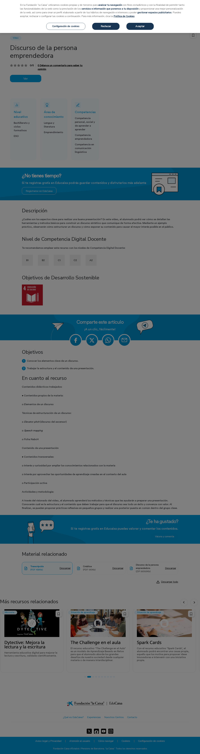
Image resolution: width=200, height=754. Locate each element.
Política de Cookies (124, 16)
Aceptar (140, 26)
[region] (100, 16)
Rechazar (106, 26)
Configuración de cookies (65, 26)
